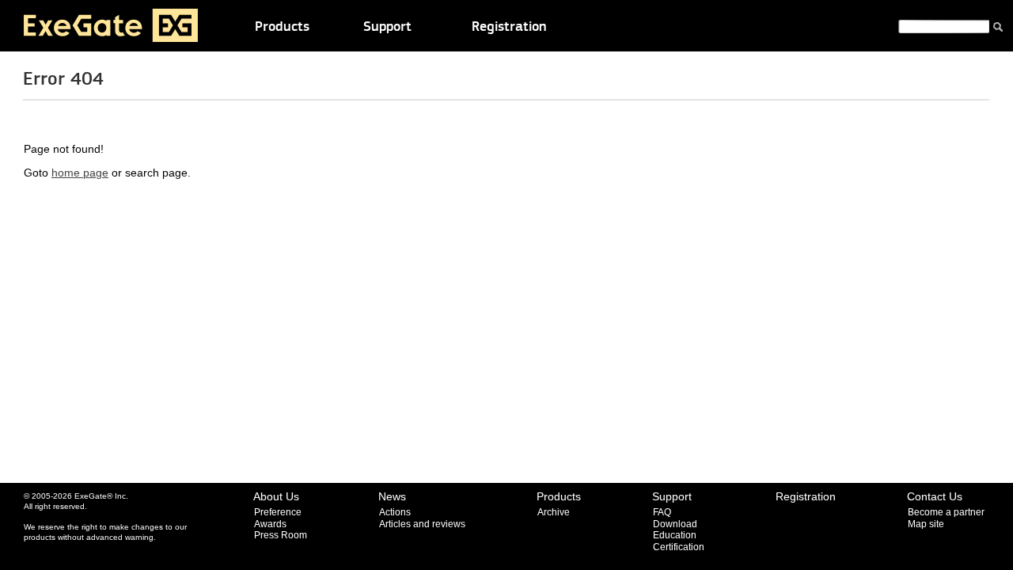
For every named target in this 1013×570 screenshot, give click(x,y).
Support (387, 27)
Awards (270, 524)
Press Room (280, 535)
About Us (276, 496)
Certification (678, 547)
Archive (553, 512)
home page (79, 173)
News (392, 496)
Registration (509, 27)
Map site (926, 524)
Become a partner (946, 512)
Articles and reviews (422, 524)
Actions (395, 512)
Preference (278, 512)
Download (675, 524)
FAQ (662, 512)
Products (282, 27)
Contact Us (934, 496)
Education (674, 535)
